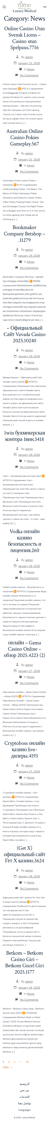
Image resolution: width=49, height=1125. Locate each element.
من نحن (24, 1090)
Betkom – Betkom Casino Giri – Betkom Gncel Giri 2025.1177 (24, 962)
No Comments (29, 75)
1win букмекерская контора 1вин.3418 (24, 436)
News (30, 69)
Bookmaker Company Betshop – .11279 (24, 234)
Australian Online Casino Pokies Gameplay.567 (24, 137)
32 (27, 1062)
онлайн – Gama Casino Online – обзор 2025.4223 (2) (24, 649)
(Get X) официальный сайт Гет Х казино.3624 (24, 854)
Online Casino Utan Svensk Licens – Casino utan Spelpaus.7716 (24, 38)
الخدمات (24, 1097)
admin (29, 57)
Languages (24, 1110)
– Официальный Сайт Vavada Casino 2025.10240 (24, 334)
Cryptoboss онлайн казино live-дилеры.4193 (24, 749)
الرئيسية (24, 1084)
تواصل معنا (24, 1103)
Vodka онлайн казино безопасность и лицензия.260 (24, 541)
